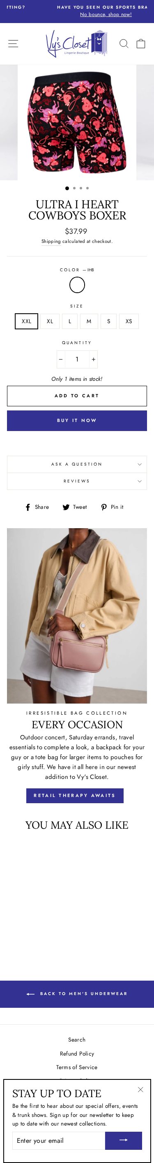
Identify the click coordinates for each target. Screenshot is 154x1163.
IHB (77, 284)
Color (77, 270)
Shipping (51, 241)
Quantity (77, 343)
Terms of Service (76, 1067)
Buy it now (77, 420)
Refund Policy (77, 1053)
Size (77, 306)
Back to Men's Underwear (83, 994)
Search (76, 1039)
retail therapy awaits (75, 795)
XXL (26, 321)
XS (129, 321)
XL (50, 321)
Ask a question (77, 464)
